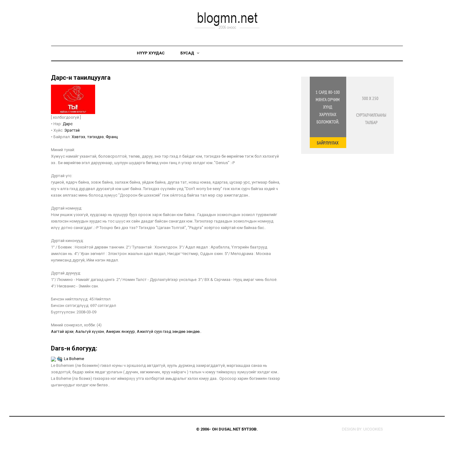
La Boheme (74, 358)
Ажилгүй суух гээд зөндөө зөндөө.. (169, 331)
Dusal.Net (230, 429)
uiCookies (373, 429)
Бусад (187, 53)
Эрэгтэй (72, 130)
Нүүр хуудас (151, 53)
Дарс (68, 123)
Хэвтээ (78, 136)
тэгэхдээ (95, 136)
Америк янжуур (120, 331)
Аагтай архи (62, 331)
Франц (112, 136)
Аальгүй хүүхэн (89, 331)
